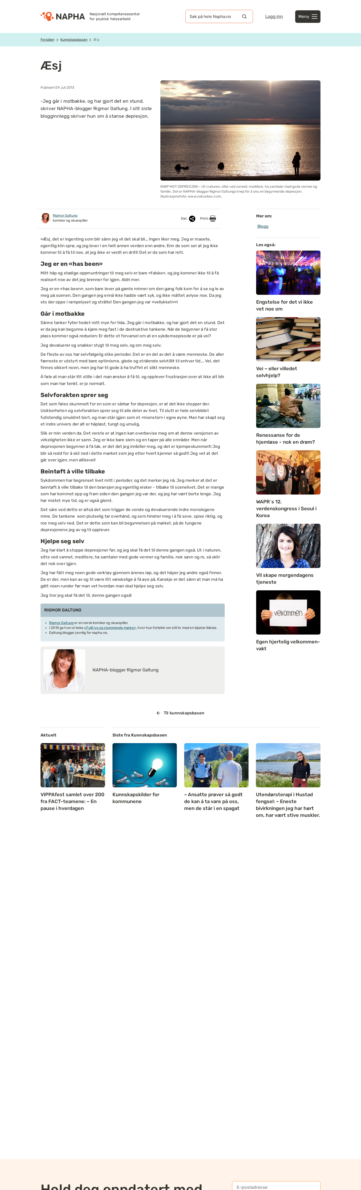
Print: (204, 218)
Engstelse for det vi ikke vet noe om (284, 305)
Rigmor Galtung (61, 623)
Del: (184, 218)
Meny (303, 16)
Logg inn (274, 16)
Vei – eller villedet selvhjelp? (276, 372)
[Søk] (244, 16)
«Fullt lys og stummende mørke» (110, 628)
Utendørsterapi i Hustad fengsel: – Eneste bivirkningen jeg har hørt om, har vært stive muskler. (288, 805)
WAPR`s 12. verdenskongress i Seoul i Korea (286, 508)
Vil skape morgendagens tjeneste (285, 578)
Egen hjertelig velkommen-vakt (288, 645)
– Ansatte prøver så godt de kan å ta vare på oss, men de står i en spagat (213, 801)
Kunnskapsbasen (73, 40)
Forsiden (47, 40)
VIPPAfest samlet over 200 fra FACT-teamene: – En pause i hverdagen (72, 801)
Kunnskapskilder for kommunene (135, 798)
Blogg (263, 226)
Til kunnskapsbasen (184, 712)
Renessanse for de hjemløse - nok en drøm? (285, 438)
